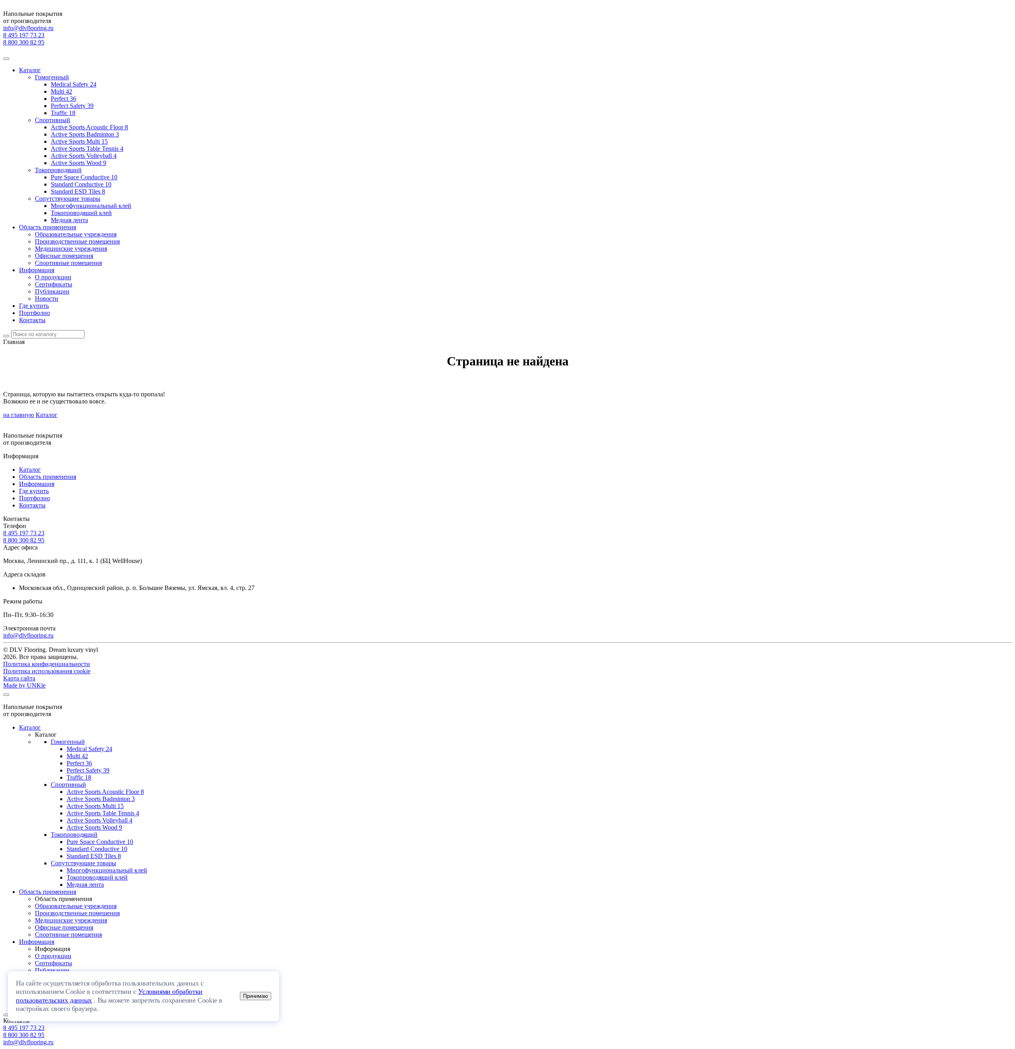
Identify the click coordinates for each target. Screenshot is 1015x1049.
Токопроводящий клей (81, 212)
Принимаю (255, 996)
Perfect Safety (72, 105)
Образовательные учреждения (76, 234)
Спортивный (52, 120)
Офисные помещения (64, 255)
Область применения (47, 227)
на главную (18, 414)
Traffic (63, 113)
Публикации (52, 291)
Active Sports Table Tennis (87, 148)
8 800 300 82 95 (23, 42)
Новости (46, 298)
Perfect (63, 98)
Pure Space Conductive (84, 177)
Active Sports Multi (79, 141)
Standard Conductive (81, 184)
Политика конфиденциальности (46, 664)
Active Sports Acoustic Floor (89, 127)
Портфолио (34, 312)
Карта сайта (19, 678)
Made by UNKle (24, 685)
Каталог (30, 70)
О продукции (53, 277)
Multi (61, 91)
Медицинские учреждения (71, 248)
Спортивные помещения (68, 262)
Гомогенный (52, 77)
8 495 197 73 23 (23, 35)
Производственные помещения (77, 241)
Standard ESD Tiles (78, 191)
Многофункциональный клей (91, 205)
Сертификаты (53, 284)
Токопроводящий (58, 170)
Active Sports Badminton (85, 134)
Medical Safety (73, 84)
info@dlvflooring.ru (28, 28)
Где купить (34, 305)
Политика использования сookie (46, 671)
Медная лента (69, 220)
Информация (36, 270)
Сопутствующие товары (67, 198)
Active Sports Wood (78, 162)
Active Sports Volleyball (84, 155)
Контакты (32, 320)
